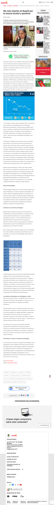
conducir (21, 372)
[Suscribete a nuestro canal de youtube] (21, 485)
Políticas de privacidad (15, 502)
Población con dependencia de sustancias (20, 379)
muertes (28, 372)
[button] (20, 395)
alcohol (6, 375)
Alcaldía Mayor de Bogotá (12, 362)
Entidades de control (12, 459)
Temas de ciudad (15, 375)
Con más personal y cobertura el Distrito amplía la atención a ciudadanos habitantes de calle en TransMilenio (47, 33)
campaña (6, 372)
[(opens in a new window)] (26, 395)
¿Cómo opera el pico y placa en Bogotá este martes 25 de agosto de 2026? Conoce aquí (47, 20)
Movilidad (15, 6)
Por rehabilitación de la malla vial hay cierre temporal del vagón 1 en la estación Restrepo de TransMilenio (47, 47)
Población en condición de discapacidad (14, 382)
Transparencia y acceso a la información (13, 465)
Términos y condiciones (23, 502)
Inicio (4, 6)
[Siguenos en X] (15, 485)
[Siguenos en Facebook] (10, 485)
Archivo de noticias (11, 461)
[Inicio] (4, 2)
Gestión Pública (26, 375)
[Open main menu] (23, 2)
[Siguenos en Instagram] (18, 485)
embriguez (14, 372)
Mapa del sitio (9, 502)
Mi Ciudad (9, 6)
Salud (5, 379)
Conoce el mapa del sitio (13, 456)
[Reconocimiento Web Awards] (22, 496)
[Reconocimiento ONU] (8, 496)
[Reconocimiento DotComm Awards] (14, 496)
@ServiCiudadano (10, 360)
